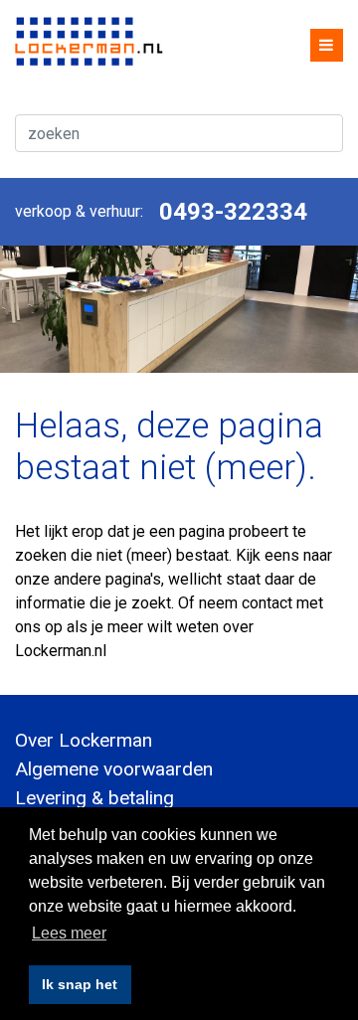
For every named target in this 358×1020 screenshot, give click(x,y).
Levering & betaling (94, 797)
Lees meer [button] (69, 933)
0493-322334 (233, 212)
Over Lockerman (83, 740)
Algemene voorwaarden (114, 769)
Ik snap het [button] (79, 984)
